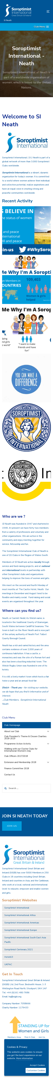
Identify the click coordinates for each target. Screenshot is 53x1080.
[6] (26, 427)
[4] (26, 378)
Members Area (14, 1037)
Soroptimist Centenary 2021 (18, 949)
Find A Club (30, 1037)
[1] (26, 230)
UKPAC (8, 964)
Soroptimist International (16, 907)
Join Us (42, 1037)
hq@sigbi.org (15, 996)
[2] (26, 279)
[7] (26, 476)
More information (24, 1058)
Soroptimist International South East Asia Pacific (25, 940)
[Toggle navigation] (41, 11)
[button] (41, 26)
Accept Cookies (37, 1065)
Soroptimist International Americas (21, 922)
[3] (26, 329)
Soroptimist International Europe (20, 930)
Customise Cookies (36, 1070)
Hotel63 (8, 957)
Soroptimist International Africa (19, 915)
